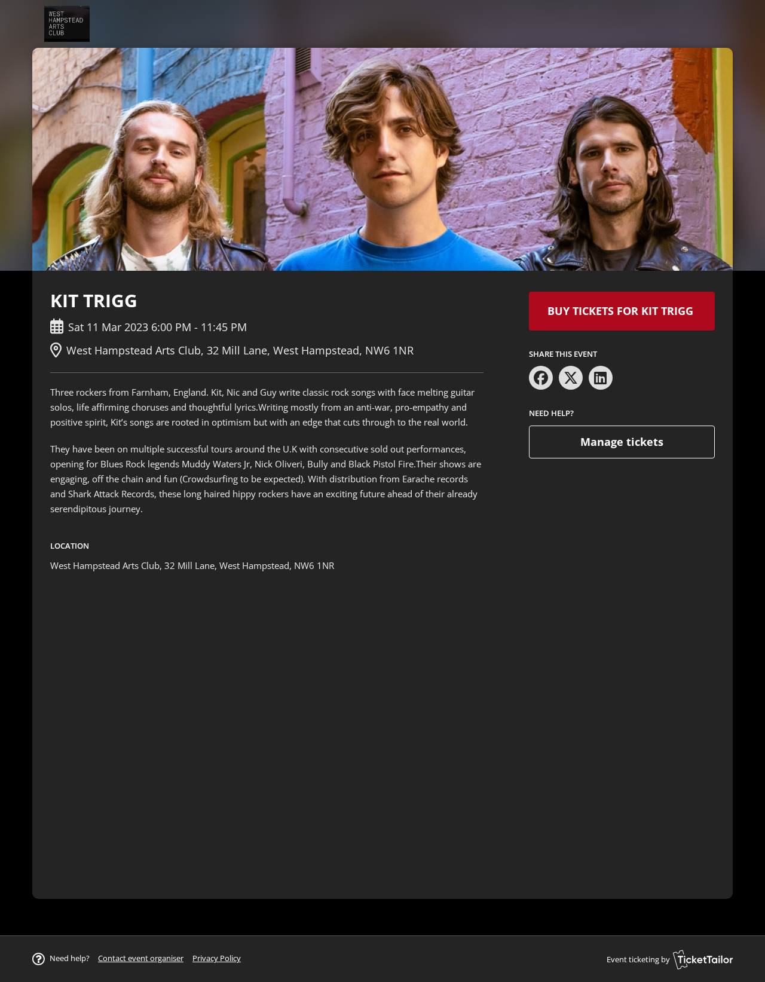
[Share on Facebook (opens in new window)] (541, 378)
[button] (140, 958)
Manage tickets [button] (621, 442)
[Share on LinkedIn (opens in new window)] (601, 378)
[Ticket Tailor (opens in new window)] (703, 959)
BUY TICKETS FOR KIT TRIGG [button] (621, 311)
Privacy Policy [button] (216, 958)
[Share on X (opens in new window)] (571, 378)
